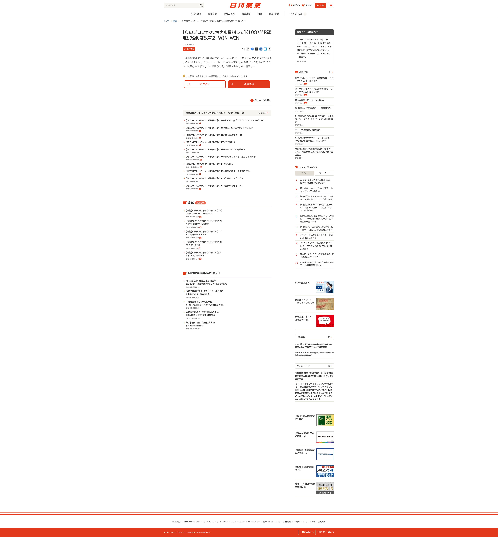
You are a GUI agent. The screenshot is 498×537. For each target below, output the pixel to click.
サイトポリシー (222, 522)
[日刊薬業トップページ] (245, 5)
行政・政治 (196, 14)
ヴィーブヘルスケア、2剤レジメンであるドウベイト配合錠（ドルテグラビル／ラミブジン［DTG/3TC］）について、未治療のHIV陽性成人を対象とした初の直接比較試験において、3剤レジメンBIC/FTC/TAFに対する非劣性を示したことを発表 (314, 391)
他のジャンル (296, 14)
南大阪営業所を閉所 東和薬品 (309, 100)
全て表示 (262, 113)
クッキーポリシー (238, 522)
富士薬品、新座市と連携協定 (309, 130)
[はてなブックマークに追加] (265, 49)
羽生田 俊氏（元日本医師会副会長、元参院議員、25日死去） (317, 255)
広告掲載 (287, 522)
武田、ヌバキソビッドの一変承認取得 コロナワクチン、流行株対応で (314, 79)
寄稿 (175, 21)
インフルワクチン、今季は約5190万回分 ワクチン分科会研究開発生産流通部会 (316, 246)
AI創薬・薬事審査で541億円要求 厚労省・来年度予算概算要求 (316, 181)
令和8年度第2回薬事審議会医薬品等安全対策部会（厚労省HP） (314, 354)
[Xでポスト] (256, 49)
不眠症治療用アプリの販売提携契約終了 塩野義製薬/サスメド (317, 263)
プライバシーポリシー (191, 522)
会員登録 (320, 5)
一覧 (329, 72)
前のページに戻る (263, 100)
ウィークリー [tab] (324, 173)
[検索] (201, 5)
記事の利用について (271, 522)
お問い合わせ (306, 532)
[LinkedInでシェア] (260, 49)
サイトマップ (208, 522)
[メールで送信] (243, 49)
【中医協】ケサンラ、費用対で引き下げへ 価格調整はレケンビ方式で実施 (316, 198)
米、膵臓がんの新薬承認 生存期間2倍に (313, 108)
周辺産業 (246, 14)
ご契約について (300, 522)
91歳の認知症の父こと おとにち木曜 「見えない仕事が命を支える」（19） (313, 139)
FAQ (312, 522)
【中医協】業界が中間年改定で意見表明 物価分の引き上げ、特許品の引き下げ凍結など (316, 207)
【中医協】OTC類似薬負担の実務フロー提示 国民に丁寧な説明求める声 (316, 228)
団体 (260, 14)
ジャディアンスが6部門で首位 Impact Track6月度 (316, 236)
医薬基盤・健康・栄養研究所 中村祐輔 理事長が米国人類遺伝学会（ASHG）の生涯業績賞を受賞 (314, 376)
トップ (166, 21)
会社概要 (322, 522)
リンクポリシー (254, 522)
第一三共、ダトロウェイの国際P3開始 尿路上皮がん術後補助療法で (313, 90)
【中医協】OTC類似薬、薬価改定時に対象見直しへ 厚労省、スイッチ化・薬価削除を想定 (314, 119)
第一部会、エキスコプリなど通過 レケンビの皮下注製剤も (316, 189)
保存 (190, 49)
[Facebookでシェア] (252, 49)
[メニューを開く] (331, 5)
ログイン (296, 5)
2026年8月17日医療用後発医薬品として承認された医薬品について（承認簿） (314, 345)
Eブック (309, 5)
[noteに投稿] (269, 49)
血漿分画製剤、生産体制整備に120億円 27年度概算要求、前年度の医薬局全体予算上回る (314, 152)
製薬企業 (212, 14)
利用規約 (176, 522)
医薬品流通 (229, 14)
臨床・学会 (274, 14)
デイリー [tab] (304, 173)
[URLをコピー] (247, 49)
